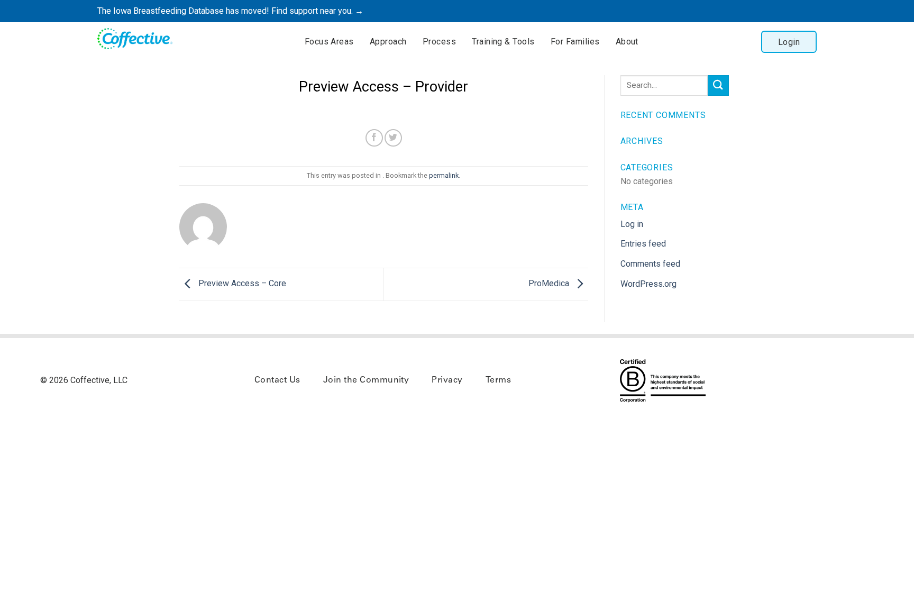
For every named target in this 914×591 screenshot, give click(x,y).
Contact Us (277, 380)
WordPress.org (648, 284)
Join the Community (366, 380)
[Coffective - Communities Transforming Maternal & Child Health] (139, 40)
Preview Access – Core (241, 283)
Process (439, 42)
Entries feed (643, 244)
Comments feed (650, 264)
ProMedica (549, 283)
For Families (575, 42)
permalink (444, 175)
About (627, 42)
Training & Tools (503, 42)
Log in (631, 224)
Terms (498, 380)
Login (789, 42)
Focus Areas (329, 42)
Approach (388, 42)
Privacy (447, 380)
